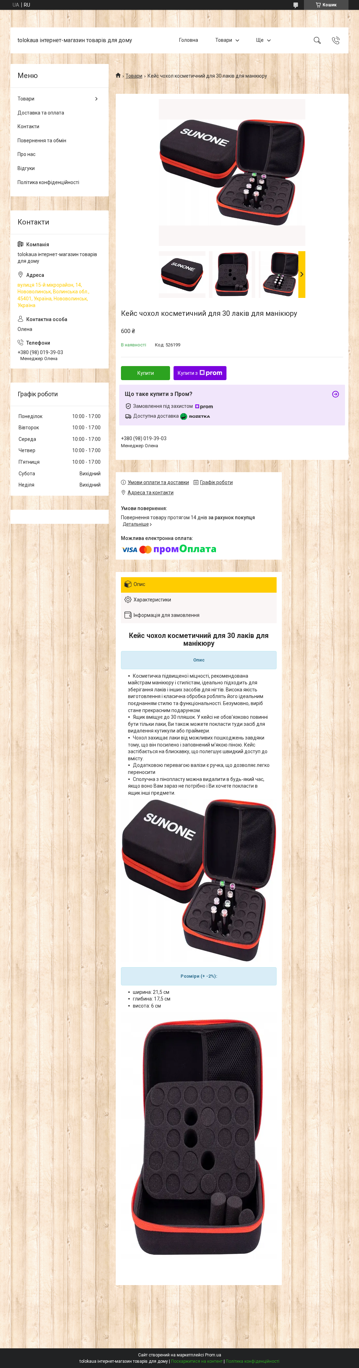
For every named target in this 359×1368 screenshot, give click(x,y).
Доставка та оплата (41, 113)
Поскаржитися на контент (197, 1361)
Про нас (26, 154)
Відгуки (26, 168)
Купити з (188, 373)
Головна (188, 40)
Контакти (28, 126)
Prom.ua (213, 1355)
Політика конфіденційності (48, 182)
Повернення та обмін (42, 140)
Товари (223, 40)
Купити (145, 373)
